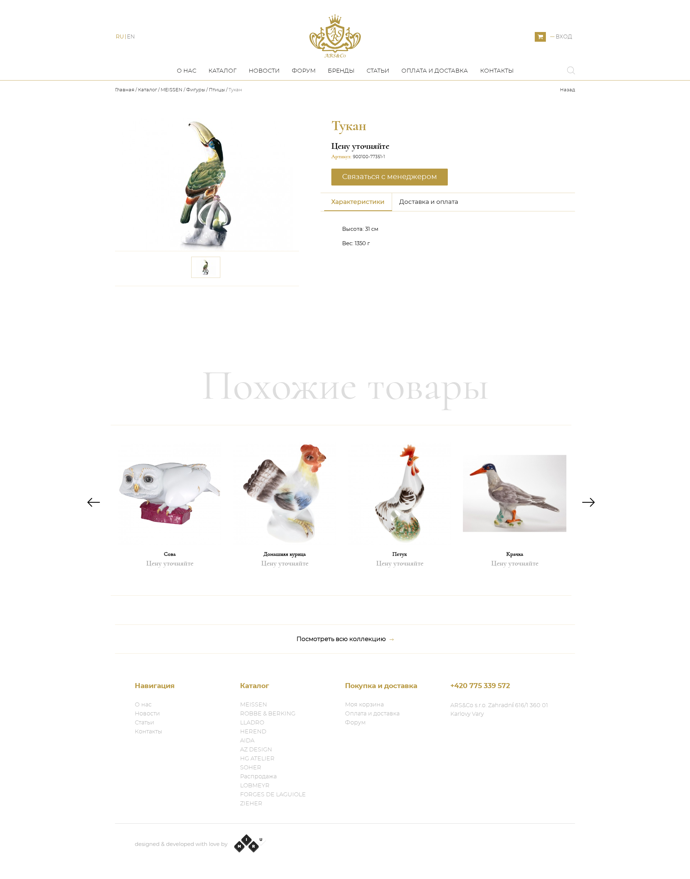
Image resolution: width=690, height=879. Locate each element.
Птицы (217, 90)
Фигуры (195, 90)
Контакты (497, 71)
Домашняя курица (284, 554)
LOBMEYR (255, 785)
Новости (264, 71)
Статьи (378, 71)
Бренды (341, 71)
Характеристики (358, 202)
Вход (564, 37)
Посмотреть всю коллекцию (341, 639)
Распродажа (258, 776)
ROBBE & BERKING (267, 714)
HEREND (253, 731)
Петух (399, 554)
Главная (125, 90)
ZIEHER (251, 803)
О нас (186, 71)
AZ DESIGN (256, 749)
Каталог (222, 71)
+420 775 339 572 (480, 686)
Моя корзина (364, 705)
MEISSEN (172, 90)
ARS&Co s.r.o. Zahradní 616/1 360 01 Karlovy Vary (499, 709)
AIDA (247, 740)
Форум (304, 71)
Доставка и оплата (428, 202)
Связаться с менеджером (251, 296)
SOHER (250, 767)
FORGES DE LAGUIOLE (273, 794)
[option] (170, 510)
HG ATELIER (257, 758)
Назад (567, 90)
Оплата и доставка (434, 71)
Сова (170, 554)
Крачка (514, 554)
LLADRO (252, 722)
